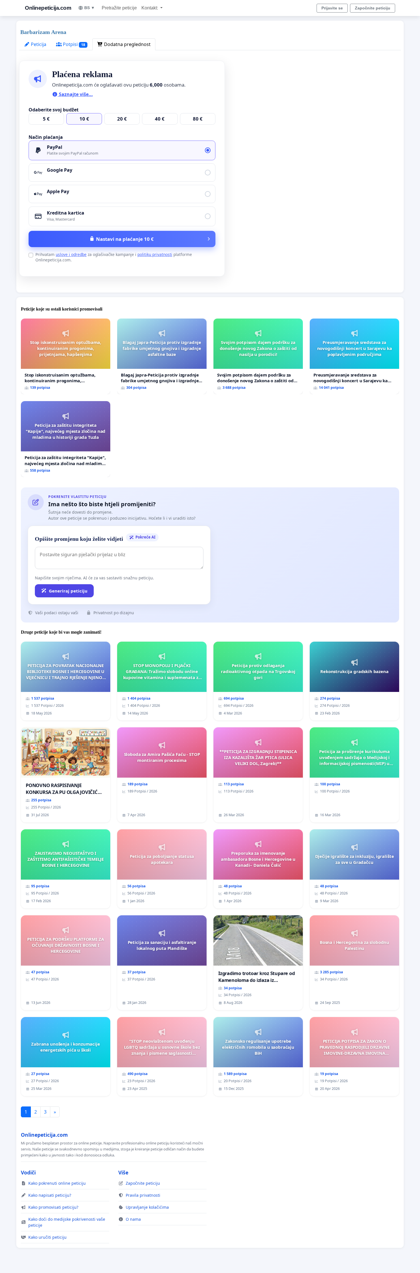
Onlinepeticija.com (48, 8)
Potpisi (73, 44)
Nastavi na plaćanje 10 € (125, 239)
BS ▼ (89, 7)
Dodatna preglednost (127, 44)
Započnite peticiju (372, 8)
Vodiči (28, 1172)
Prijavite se (332, 8)
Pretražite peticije (119, 7)
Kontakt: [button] (150, 7)
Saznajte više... (75, 94)
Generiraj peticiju (68, 591)
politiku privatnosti (154, 254)
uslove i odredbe (71, 254)
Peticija (38, 44)
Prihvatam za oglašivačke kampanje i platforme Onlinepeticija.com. (113, 257)
